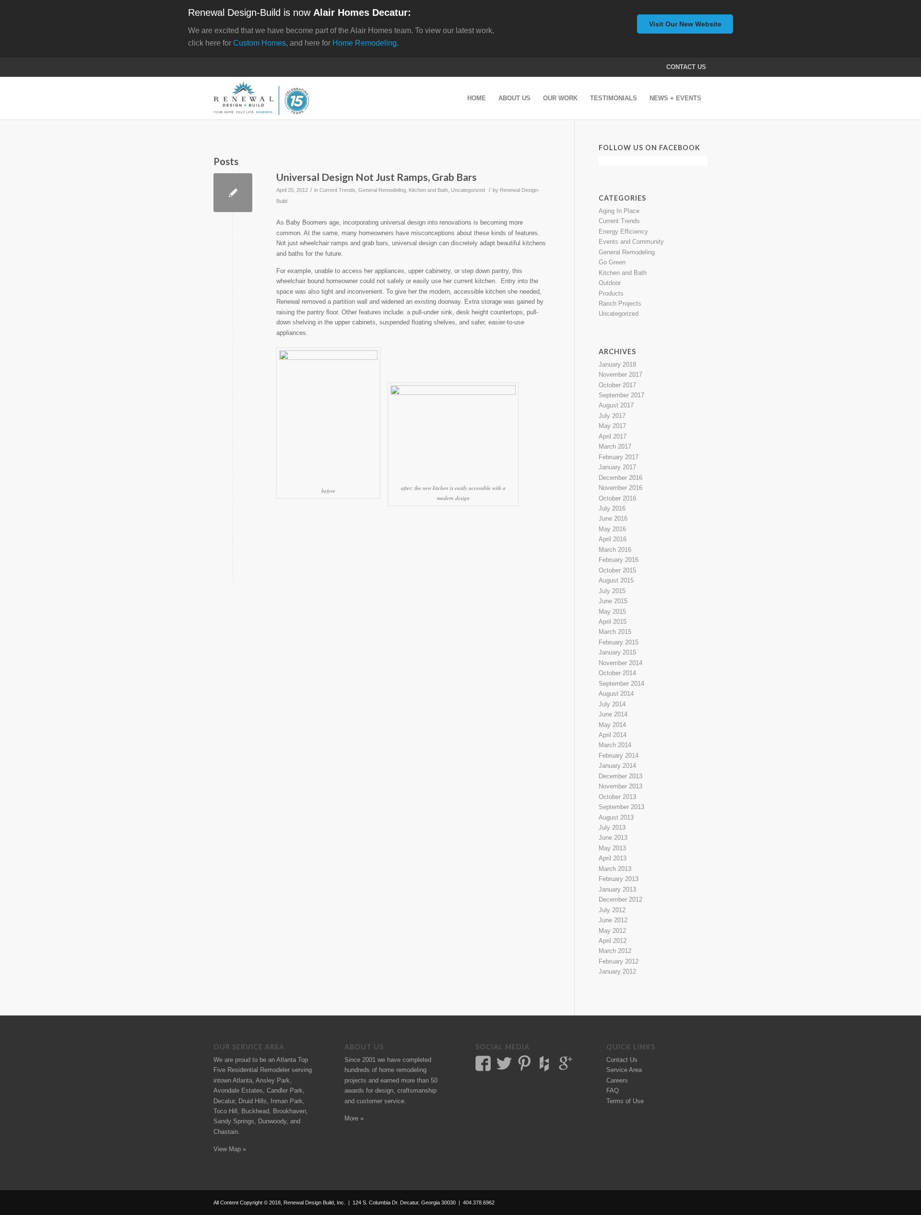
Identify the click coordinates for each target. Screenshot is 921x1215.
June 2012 (613, 920)
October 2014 (617, 673)
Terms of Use (625, 1101)
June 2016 (613, 518)
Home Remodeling (364, 43)
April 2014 (612, 735)
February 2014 (618, 755)
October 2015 (617, 570)
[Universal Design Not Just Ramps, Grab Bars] (232, 192)
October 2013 (617, 796)
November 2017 (620, 374)
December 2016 (620, 477)
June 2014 (613, 714)
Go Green (612, 262)
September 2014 (621, 683)
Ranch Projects (620, 303)
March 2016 (615, 549)
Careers (617, 1080)
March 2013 (615, 868)
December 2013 (620, 776)
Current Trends (337, 190)
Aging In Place (619, 210)
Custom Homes (259, 43)
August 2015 (616, 580)
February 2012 (618, 961)
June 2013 (613, 837)
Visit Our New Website (685, 24)
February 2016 (618, 559)
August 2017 (616, 405)
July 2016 (612, 508)
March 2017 (615, 446)
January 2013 (617, 889)
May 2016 (612, 529)
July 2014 (612, 704)
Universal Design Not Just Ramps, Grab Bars (376, 177)
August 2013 (616, 817)
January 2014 (617, 765)
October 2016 (617, 498)
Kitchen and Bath (428, 190)
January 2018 (617, 364)
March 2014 (615, 745)
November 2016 (620, 487)
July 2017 (612, 415)
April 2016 (612, 539)
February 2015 (618, 642)
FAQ (612, 1090)
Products (611, 293)
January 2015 (617, 652)
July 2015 (612, 591)
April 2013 (612, 858)
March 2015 (615, 631)
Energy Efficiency (623, 231)
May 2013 (612, 848)
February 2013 (618, 878)
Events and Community (631, 241)
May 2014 (612, 724)
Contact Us (686, 67)
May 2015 (612, 611)
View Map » (229, 1149)
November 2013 (620, 786)
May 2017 (612, 425)
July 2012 (612, 910)
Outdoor (610, 282)
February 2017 (618, 457)
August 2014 (616, 693)
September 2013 (621, 806)
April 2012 (612, 940)
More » (354, 1118)
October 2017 (617, 385)
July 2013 (612, 827)
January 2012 (617, 971)
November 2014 (620, 663)
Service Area (624, 1069)
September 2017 (621, 395)
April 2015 (612, 621)
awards (354, 1090)
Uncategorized (468, 190)
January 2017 (617, 467)
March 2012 (615, 950)
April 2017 (612, 436)
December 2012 (620, 899)
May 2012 (612, 930)
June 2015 (613, 601)
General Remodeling (382, 190)
